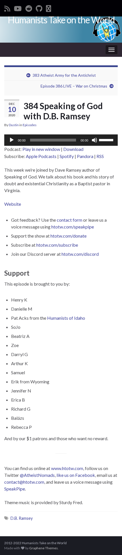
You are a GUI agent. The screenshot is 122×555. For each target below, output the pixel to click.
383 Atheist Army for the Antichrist (64, 75)
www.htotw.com (67, 468)
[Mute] (94, 140)
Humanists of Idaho (66, 318)
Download (73, 149)
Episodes (30, 125)
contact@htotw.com (24, 482)
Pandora (85, 156)
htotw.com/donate (69, 235)
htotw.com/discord (80, 254)
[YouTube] (18, 7)
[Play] (11, 140)
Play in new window (41, 149)
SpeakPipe (14, 488)
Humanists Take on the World (61, 19)
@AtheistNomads (37, 475)
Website (12, 204)
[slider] (107, 139)
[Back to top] (109, 542)
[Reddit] (28, 7)
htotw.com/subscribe (57, 245)
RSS (100, 156)
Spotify (67, 156)
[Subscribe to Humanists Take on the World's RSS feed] (7, 7)
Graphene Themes (43, 548)
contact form (69, 220)
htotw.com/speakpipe (72, 226)
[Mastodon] (48, 7)
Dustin (14, 125)
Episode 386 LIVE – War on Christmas (74, 86)
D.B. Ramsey (21, 518)
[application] (61, 140)
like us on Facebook (75, 475)
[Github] (39, 7)
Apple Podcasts (41, 156)
